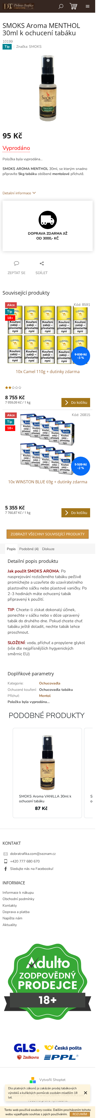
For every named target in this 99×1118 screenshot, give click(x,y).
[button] (8, 773)
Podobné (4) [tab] (29, 549)
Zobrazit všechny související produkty (48, 534)
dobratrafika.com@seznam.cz (33, 853)
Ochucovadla (49, 683)
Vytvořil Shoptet (52, 1080)
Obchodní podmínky (18, 899)
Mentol (45, 695)
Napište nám (12, 918)
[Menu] (87, 6)
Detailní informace (17, 193)
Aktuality (10, 924)
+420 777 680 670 (25, 861)
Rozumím (80, 1114)
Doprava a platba (16, 911)
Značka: (29, 46)
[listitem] (47, 773)
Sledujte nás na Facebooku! (31, 868)
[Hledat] (61, 6)
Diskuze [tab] (48, 549)
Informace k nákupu (18, 892)
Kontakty (10, 905)
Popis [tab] (11, 549)
